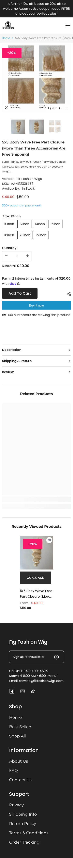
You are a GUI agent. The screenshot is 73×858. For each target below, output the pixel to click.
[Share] (68, 294)
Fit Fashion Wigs (29, 178)
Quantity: (9, 248)
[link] (36, 499)
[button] (59, 108)
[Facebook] (12, 691)
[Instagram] (22, 691)
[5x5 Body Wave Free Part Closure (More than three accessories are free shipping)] (36, 553)
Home (6, 38)
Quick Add (35, 577)
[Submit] (53, 657)
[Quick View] (49, 540)
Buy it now (36, 305)
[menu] (67, 25)
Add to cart (20, 293)
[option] (36, 77)
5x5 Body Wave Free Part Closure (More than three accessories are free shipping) (36, 594)
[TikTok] (33, 691)
